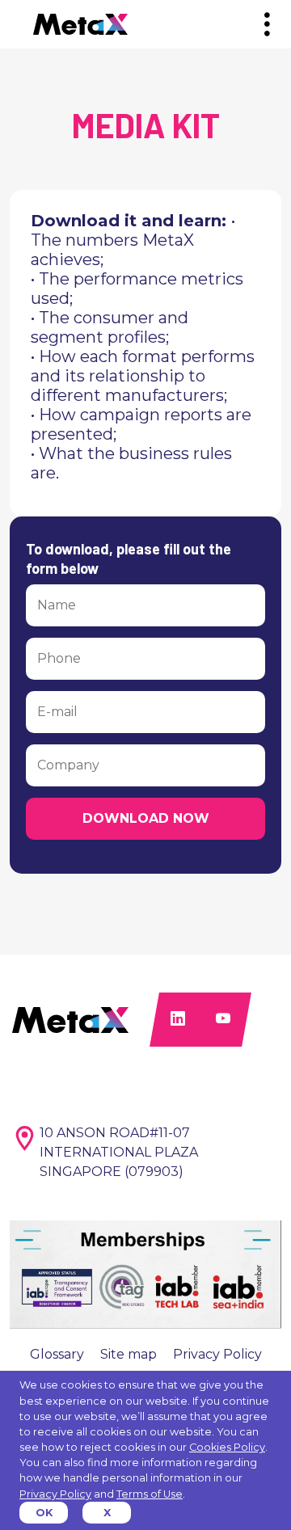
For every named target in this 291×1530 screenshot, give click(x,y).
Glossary (57, 1354)
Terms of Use (149, 1494)
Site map (128, 1354)
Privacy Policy (217, 1354)
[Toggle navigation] (266, 24)
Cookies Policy (227, 1447)
